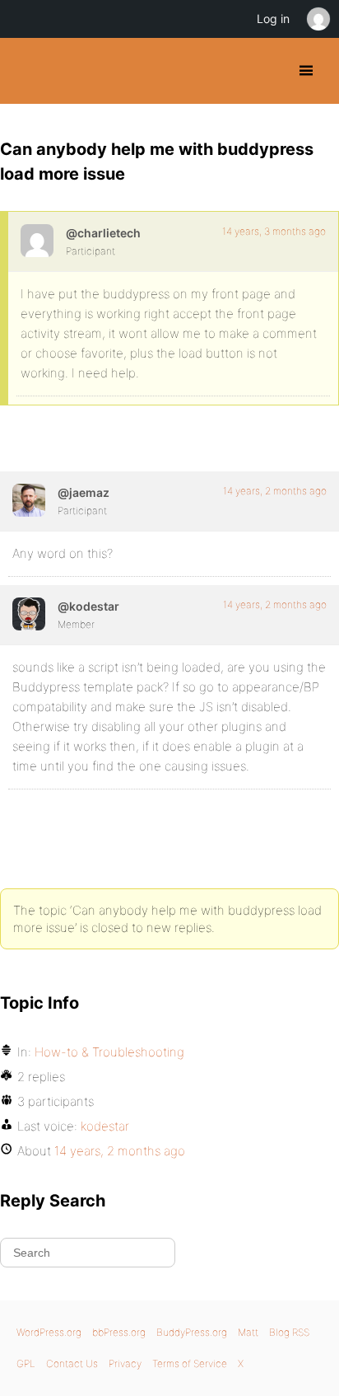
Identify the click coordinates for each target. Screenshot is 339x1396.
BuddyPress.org (26, 71)
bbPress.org (119, 1332)
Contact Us (72, 1363)
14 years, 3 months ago (274, 231)
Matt (248, 1332)
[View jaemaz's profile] (28, 500)
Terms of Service (189, 1363)
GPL (25, 1363)
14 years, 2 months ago (275, 491)
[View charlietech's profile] (37, 240)
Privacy (125, 1363)
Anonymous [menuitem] (317, 19)
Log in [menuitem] (273, 19)
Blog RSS (289, 1332)
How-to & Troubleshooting (109, 1052)
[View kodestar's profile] (28, 613)
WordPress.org (48, 1332)
